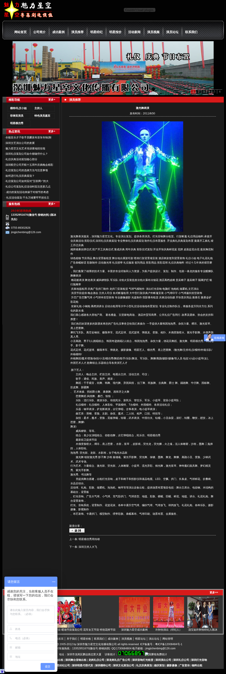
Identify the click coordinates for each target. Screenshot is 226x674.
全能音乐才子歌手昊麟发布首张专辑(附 (28, 137)
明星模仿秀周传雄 (89, 539)
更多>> (214, 592)
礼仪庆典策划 (144, 665)
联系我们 (191, 32)
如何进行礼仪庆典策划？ (20, 175)
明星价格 (85, 638)
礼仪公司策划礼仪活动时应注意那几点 (28, 186)
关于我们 (72, 638)
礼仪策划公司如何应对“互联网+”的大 (27, 181)
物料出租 (197, 665)
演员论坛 (172, 32)
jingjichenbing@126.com (160, 648)
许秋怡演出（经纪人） (159, 629)
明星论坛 (140, 638)
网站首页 (20, 32)
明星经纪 (96, 32)
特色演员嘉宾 (42, 115)
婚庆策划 (159, 665)
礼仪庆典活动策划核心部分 (21, 159)
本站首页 (58, 638)
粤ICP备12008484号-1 (168, 644)
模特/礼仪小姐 (18, 108)
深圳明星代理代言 (82, 665)
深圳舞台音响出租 (76, 659)
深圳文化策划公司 (123, 665)
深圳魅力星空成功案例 (125, 629)
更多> (51, 99)
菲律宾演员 (16, 115)
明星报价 (115, 32)
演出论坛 (154, 638)
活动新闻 (134, 32)
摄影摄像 (172, 665)
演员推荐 (77, 32)
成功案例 (58, 32)
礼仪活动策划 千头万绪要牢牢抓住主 (27, 197)
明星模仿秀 (16, 123)
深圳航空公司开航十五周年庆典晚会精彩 (29, 164)
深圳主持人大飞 (88, 546)
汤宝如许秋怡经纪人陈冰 (193, 629)
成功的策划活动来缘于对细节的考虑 (27, 192)
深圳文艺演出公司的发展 (20, 143)
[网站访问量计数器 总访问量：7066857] (131, 654)
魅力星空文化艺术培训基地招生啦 (25, 148)
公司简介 (39, 32)
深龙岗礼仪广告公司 (118, 659)
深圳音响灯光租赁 (142, 659)
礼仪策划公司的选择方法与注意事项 (27, 170)
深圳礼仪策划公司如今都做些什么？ (27, 153)
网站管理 (167, 638)
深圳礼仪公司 (181, 659)
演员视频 (153, 32)
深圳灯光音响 (199, 659)
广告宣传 (184, 665)
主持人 (38, 108)
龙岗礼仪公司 (96, 659)
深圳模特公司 (103, 665)
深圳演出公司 (163, 659)
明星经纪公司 (62, 665)
